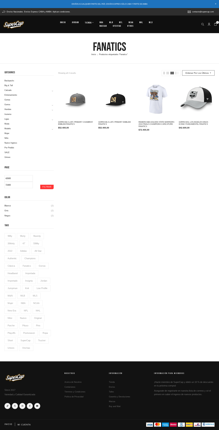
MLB (22, 295)
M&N (10, 295)
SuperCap (25, 340)
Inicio (93, 54)
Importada (30, 273)
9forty (22, 236)
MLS (35, 295)
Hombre (7, 109)
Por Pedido (9, 148)
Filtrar (46, 187)
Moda (6, 124)
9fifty (10, 236)
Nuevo (23, 318)
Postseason (29, 333)
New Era (12, 310)
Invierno (7, 114)
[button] (215, 24)
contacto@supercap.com (203, 12)
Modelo (7, 128)
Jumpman (12, 288)
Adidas (23, 251)
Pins (38, 325)
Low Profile (42, 288)
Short (10, 340)
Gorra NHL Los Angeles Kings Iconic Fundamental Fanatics (193, 123)
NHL (38, 310)
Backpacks (9, 81)
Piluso (25, 325)
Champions (30, 258)
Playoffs (11, 333)
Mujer (6, 133)
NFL (26, 310)
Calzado (7, 90)
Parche (11, 325)
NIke (10, 318)
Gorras (7, 100)
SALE (7, 152)
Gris (6, 210)
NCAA (36, 303)
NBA (23, 303)
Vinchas (26, 348)
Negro (7, 215)
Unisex (7, 157)
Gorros (7, 104)
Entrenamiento (10, 95)
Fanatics (27, 266)
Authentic (12, 258)
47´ (24, 243)
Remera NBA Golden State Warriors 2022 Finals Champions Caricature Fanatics (156, 124)
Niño (6, 138)
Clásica (11, 266)
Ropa (45, 333)
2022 (10, 251)
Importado (12, 280)
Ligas (6, 119)
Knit (27, 288)
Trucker (42, 340)
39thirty (11, 243)
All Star (38, 251)
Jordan (43, 280)
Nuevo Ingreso (10, 143)
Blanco (7, 205)
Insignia (29, 280)
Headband (13, 273)
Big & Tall (8, 85)
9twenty (37, 236)
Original (38, 318)
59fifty (36, 243)
